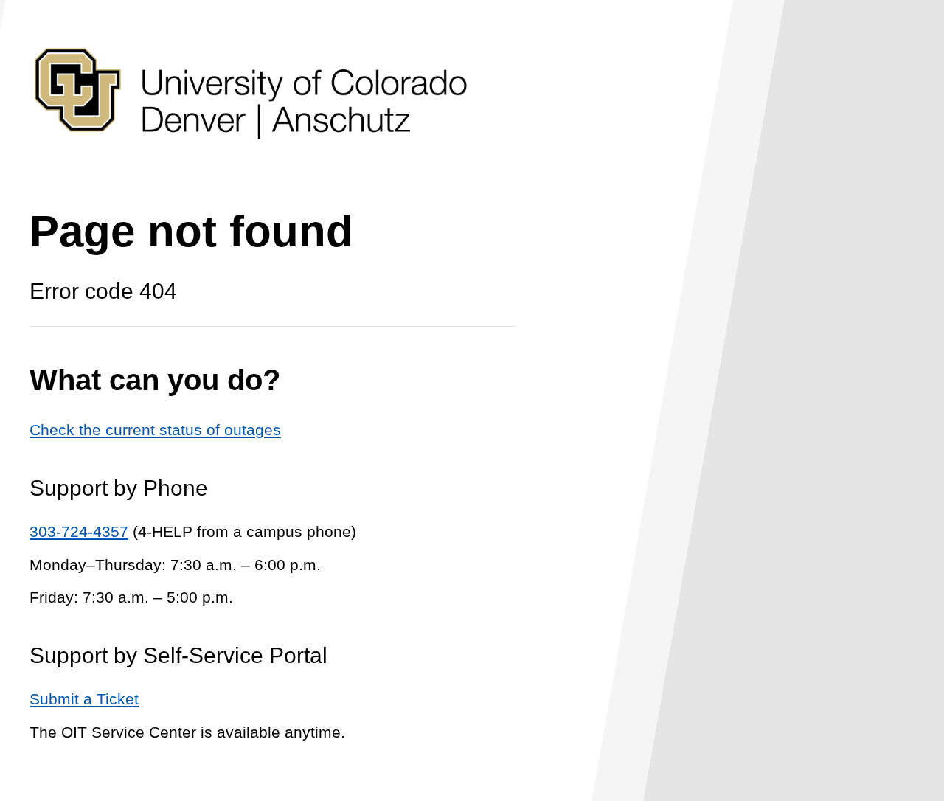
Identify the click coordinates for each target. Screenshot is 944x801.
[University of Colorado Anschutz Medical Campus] (251, 167)
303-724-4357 (79, 531)
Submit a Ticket (84, 698)
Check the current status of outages (155, 429)
